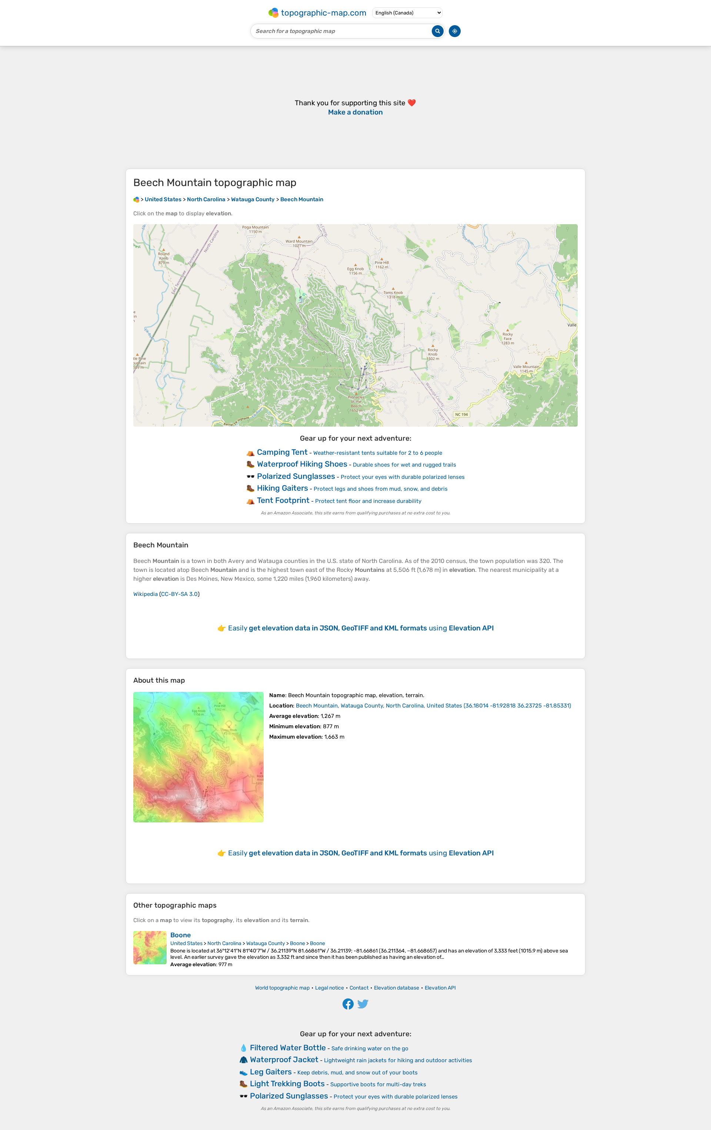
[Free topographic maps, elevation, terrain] (136, 199)
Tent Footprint (283, 500)
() (433, 705)
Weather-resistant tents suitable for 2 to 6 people (377, 453)
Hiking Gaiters (282, 488)
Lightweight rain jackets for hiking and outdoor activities (398, 1060)
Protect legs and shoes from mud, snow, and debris (381, 489)
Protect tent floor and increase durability (368, 501)
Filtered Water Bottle (288, 1047)
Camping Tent (282, 452)
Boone (180, 935)
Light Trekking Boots (287, 1083)
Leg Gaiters (271, 1071)
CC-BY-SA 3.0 (179, 594)
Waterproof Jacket (284, 1059)
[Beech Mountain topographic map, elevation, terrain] (198, 757)
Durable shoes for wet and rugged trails (404, 464)
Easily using (361, 628)
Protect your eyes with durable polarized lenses (403, 477)
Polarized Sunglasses (296, 476)
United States (186, 943)
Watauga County (265, 943)
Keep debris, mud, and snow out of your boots (357, 1072)
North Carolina (224, 943)
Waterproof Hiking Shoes (302, 463)
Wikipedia (145, 594)
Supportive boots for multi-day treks (378, 1084)
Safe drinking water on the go (369, 1048)
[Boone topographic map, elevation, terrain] (150, 949)
